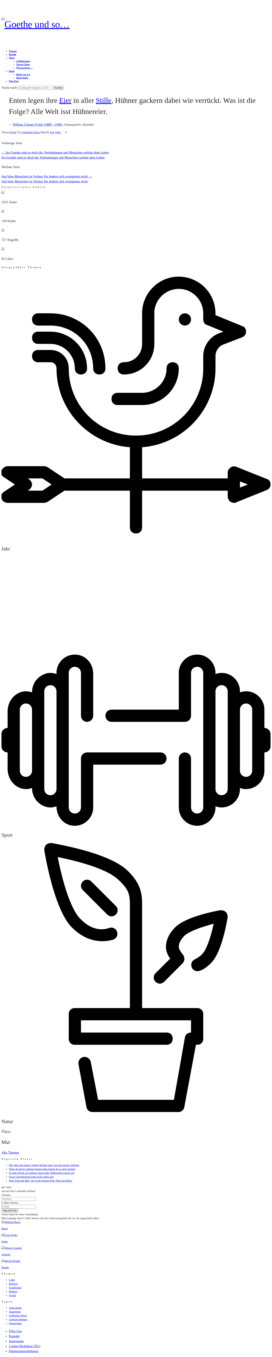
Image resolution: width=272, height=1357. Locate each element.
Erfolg (12, 132)
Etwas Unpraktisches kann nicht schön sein (31, 1176)
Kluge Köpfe (22, 78)
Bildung (13, 1291)
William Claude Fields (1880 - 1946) (37, 124)
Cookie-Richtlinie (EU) (24, 1346)
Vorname (6, 1195)
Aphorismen (15, 1307)
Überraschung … (24, 68)
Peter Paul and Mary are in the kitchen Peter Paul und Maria (40, 1180)
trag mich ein (10, 1210)
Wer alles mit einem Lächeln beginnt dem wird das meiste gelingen (44, 1165)
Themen (13, 51)
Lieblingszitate (23, 61)
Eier (65, 100)
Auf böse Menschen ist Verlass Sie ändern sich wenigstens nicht (46, 176)
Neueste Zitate (23, 64)
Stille (103, 100)
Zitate (11, 58)
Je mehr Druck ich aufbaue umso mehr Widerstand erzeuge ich (41, 1173)
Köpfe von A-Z (23, 74)
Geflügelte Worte (31, 132)
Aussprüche (15, 1311)
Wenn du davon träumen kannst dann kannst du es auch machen (42, 1169)
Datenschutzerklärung (23, 1351)
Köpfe (12, 71)
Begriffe (12, 54)
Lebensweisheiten (18, 1319)
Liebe (12, 1280)
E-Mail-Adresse (9, 1202)
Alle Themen (10, 1152)
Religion (13, 1283)
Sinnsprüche (15, 1323)
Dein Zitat (14, 81)
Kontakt (14, 1336)
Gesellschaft (15, 1287)
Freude (12, 1295)
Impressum (16, 1341)
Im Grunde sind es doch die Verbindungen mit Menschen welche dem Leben (55, 152)
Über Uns (15, 1331)
